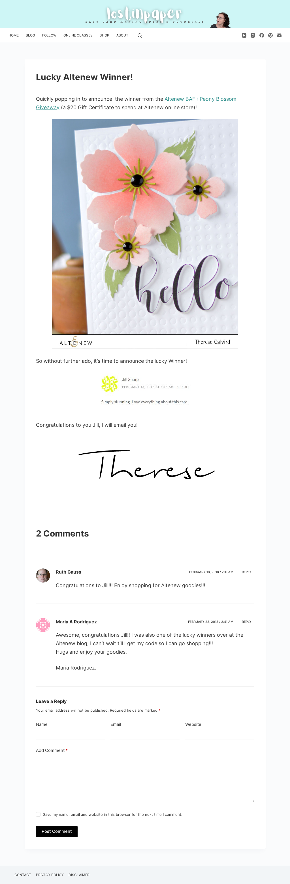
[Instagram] (253, 35)
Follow (49, 35)
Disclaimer (79, 875)
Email (115, 724)
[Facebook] (261, 35)
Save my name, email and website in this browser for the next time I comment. (112, 814)
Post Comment (57, 831)
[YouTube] (244, 35)
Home (13, 35)
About (122, 35)
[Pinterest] (270, 35)
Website (193, 724)
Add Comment (52, 750)
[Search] (140, 35)
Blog (30, 35)
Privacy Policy (50, 875)
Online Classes (78, 35)
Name (42, 724)
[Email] (279, 35)
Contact (22, 875)
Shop (104, 35)
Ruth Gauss (68, 572)
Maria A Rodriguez (76, 622)
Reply (246, 572)
